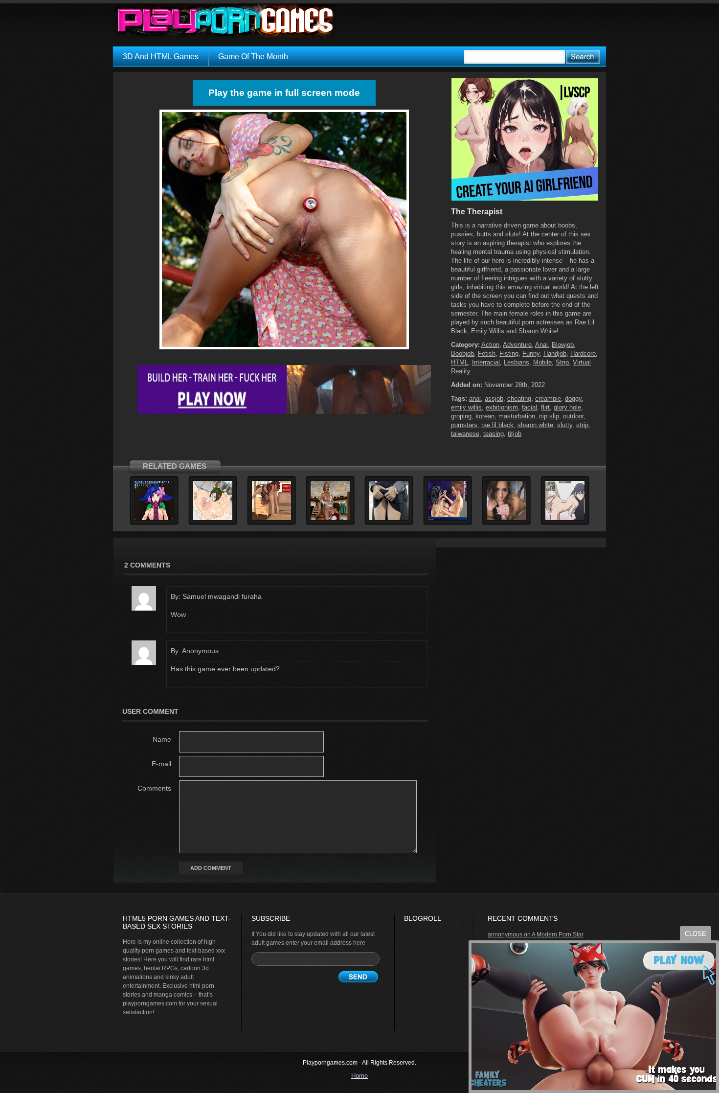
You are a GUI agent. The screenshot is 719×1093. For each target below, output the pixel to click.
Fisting (508, 353)
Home (359, 1075)
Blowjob (563, 344)
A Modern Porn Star (558, 934)
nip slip (549, 416)
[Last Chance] (506, 518)
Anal (541, 344)
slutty (564, 425)
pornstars (464, 425)
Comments (154, 788)
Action (490, 344)
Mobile (542, 362)
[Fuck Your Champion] (154, 518)
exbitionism (502, 407)
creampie (548, 398)
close (695, 933)
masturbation (516, 416)
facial (529, 407)
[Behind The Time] (389, 518)
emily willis (466, 407)
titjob (514, 433)
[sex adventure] (524, 198)
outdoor (573, 416)
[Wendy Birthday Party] (330, 518)
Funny (530, 353)
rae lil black (497, 425)
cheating (519, 398)
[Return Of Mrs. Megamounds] (213, 518)
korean (484, 416)
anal (475, 398)
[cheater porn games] (284, 412)
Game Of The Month (253, 56)
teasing (493, 433)
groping (461, 416)
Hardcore (583, 353)
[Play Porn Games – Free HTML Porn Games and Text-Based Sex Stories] (225, 21)
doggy (573, 398)
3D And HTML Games (161, 56)
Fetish (486, 353)
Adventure (517, 344)
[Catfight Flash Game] (447, 518)
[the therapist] (284, 349)
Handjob (554, 353)
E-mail (161, 764)
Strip (562, 362)
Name (162, 739)
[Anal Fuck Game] (565, 518)
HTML (459, 362)
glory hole (567, 407)
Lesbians (516, 362)
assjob (494, 398)
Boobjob (462, 353)
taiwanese (465, 433)
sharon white (535, 425)
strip (582, 425)
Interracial (486, 362)
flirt (545, 407)
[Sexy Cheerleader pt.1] (271, 518)
